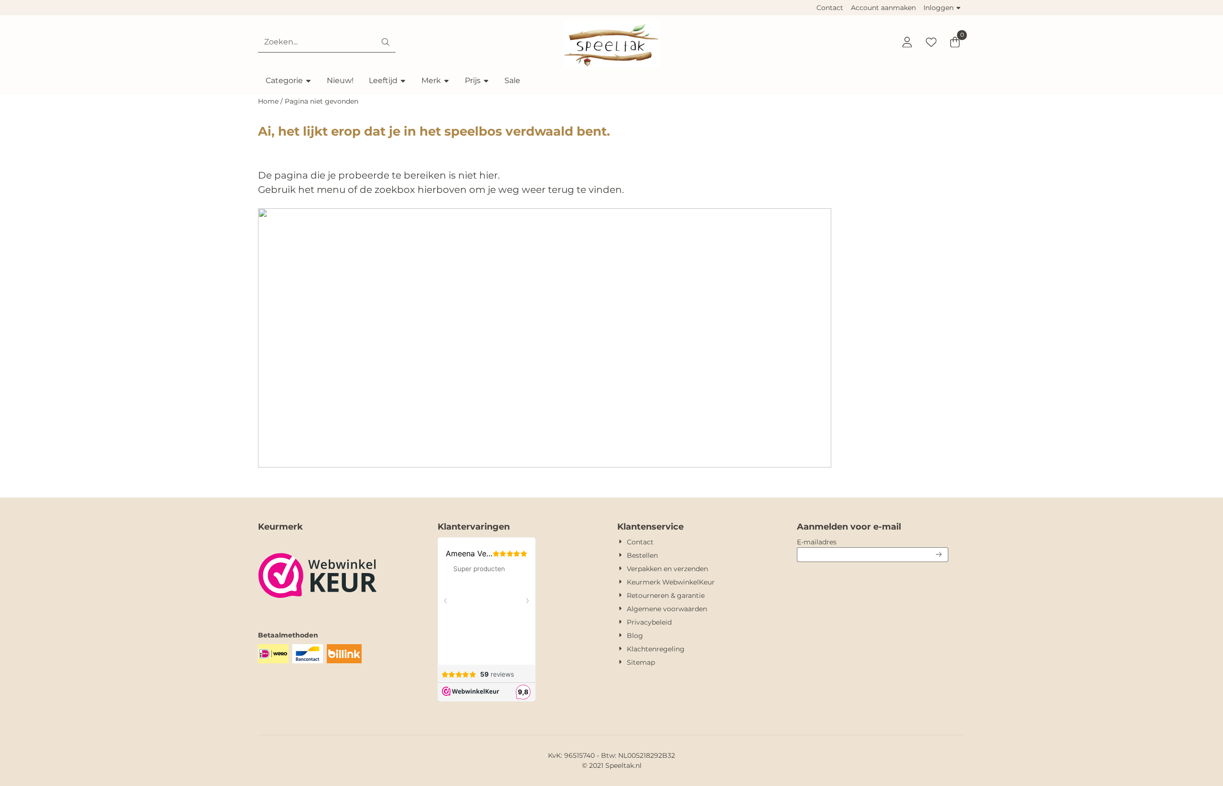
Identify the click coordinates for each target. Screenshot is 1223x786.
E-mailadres (872, 541)
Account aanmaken (883, 7)
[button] (907, 42)
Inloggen (938, 7)
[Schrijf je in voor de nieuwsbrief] (939, 554)
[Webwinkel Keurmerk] (317, 611)
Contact (829, 7)
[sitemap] (544, 464)
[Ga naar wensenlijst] (931, 42)
